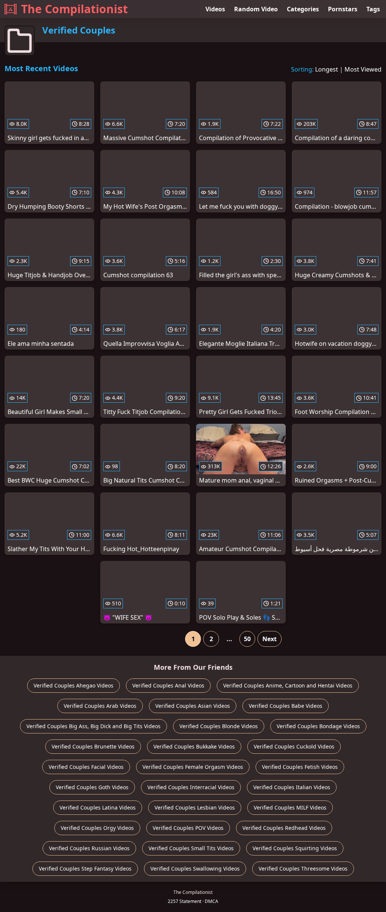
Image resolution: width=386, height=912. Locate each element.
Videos (215, 9)
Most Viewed (363, 69)
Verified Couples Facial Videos (86, 766)
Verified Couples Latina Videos (98, 807)
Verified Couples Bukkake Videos (194, 746)
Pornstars (342, 9)
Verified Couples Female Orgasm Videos (192, 766)
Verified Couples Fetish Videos (300, 766)
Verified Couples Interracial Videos (190, 787)
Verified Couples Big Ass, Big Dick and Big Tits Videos (93, 726)
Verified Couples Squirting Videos (295, 848)
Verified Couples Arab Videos (100, 705)
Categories (303, 9)
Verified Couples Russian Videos (89, 848)
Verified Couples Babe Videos (285, 705)
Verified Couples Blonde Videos (218, 726)
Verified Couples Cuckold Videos (294, 746)
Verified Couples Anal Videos (168, 685)
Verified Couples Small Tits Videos (191, 848)
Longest (326, 69)
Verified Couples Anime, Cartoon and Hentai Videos (287, 685)
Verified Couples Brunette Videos (93, 746)
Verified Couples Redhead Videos (284, 827)
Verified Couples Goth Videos (92, 787)
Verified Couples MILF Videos (290, 807)
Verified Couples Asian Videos (192, 705)
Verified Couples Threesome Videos (303, 868)
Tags (373, 9)
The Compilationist (74, 9)
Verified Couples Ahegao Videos (73, 685)
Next (269, 639)
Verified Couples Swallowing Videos (195, 868)
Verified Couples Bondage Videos (318, 726)
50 (247, 639)
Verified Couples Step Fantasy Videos (85, 868)
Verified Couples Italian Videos (291, 787)
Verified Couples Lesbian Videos (195, 807)
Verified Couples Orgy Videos (97, 827)
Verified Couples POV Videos (188, 827)
